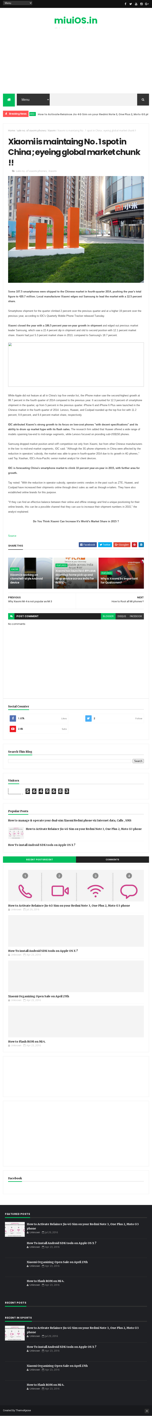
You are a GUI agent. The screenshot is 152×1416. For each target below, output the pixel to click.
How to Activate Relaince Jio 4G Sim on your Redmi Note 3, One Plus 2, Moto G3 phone (80, 114)
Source (12, 535)
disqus (122, 616)
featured (61, 565)
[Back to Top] (147, 1411)
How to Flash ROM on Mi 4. (27, 1041)
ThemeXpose (23, 1410)
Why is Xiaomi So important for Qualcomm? (119, 581)
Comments (112, 859)
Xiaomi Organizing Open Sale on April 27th (38, 996)
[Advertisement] (76, 62)
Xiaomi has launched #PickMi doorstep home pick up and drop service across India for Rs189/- (75, 577)
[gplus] (147, 4)
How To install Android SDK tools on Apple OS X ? (41, 845)
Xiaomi (52, 130)
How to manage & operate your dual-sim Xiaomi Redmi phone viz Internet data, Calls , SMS (69, 820)
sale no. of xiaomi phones (31, 130)
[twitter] (131, 4)
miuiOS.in (76, 20)
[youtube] (136, 4)
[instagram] (141, 4)
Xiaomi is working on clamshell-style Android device (26, 579)
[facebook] (125, 4)
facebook (136, 616)
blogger (108, 616)
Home (11, 130)
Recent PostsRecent (39, 859)
